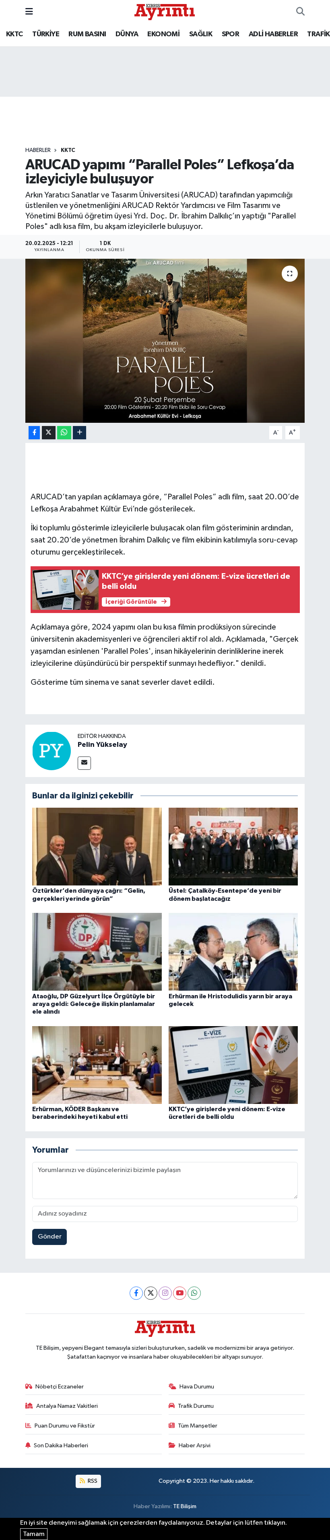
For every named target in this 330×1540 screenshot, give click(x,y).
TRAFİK (318, 34)
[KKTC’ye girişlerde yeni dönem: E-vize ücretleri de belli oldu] (233, 1064)
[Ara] (300, 12)
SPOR (230, 34)
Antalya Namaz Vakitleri (67, 1406)
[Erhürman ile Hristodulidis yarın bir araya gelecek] (233, 951)
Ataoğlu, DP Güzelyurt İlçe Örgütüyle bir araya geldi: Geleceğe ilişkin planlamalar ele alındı (93, 1004)
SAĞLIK (200, 34)
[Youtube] (179, 1293)
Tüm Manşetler (197, 1426)
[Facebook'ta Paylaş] (34, 432)
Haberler (38, 150)
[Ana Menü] (29, 11)
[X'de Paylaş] (49, 432)
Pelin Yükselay (102, 744)
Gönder (50, 1236)
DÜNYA (127, 34)
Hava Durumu (196, 1387)
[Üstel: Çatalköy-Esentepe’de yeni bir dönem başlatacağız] (233, 846)
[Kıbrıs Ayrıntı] (164, 11)
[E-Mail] (84, 763)
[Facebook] (136, 1293)
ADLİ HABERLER (273, 34)
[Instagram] (165, 1293)
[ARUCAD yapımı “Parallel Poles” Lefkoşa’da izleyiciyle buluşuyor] (165, 341)
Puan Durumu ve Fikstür (65, 1426)
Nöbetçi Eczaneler (59, 1387)
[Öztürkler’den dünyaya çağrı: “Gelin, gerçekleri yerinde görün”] (97, 846)
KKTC (14, 34)
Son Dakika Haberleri (61, 1445)
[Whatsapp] (194, 1293)
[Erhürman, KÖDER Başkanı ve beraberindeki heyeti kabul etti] (97, 1064)
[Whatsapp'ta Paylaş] (64, 432)
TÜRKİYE (45, 34)
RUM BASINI (87, 34)
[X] (150, 1293)
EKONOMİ (163, 34)
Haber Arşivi (194, 1445)
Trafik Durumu (196, 1406)
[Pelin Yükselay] (51, 750)
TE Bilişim (184, 1506)
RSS (92, 1481)
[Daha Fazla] (79, 432)
